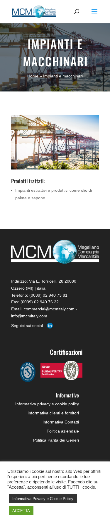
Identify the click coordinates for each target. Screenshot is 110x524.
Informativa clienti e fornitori (53, 413)
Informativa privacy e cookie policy (47, 404)
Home (32, 76)
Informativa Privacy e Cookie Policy (42, 499)
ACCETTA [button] (21, 511)
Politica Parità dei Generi (56, 440)
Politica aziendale (63, 431)
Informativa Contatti (61, 422)
